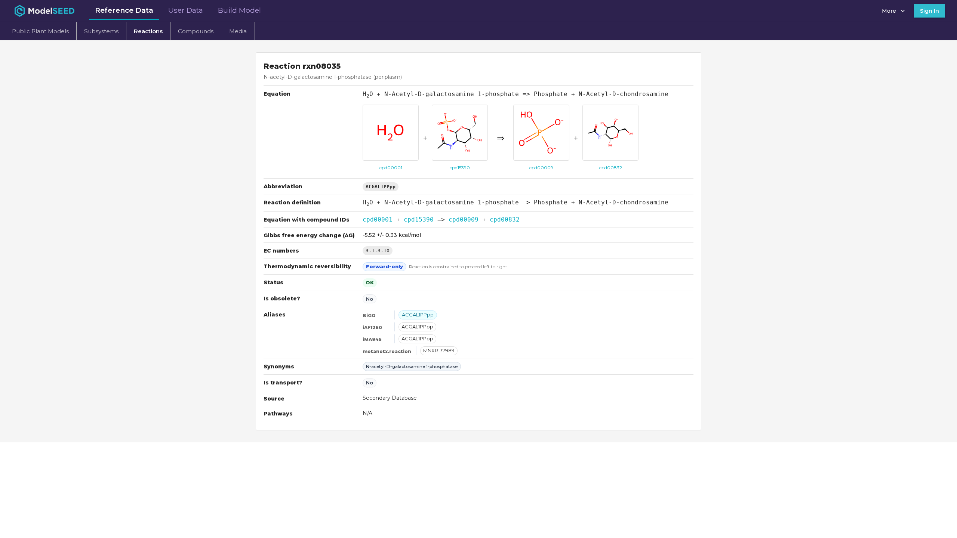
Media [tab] (238, 31)
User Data (185, 10)
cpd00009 (463, 219)
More (889, 10)
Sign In (929, 10)
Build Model (239, 10)
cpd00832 (505, 219)
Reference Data (124, 10)
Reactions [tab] (148, 31)
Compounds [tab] (195, 31)
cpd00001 (378, 219)
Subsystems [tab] (101, 31)
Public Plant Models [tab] (40, 31)
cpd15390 (419, 219)
